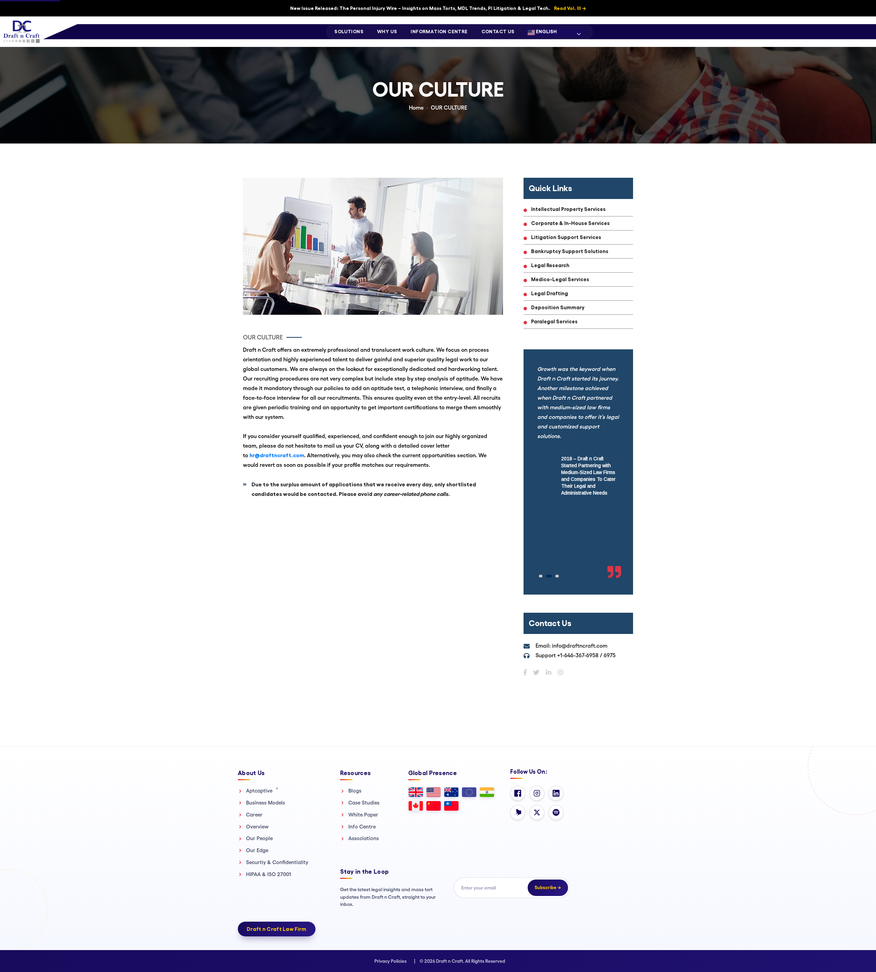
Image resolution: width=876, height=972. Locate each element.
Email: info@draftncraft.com (571, 646)
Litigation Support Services (566, 237)
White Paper (363, 814)
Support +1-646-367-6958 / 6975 (576, 655)
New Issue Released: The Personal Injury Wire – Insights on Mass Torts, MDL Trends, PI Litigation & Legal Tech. (438, 8)
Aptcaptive (262, 790)
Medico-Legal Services (560, 279)
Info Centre (362, 826)
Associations (363, 838)
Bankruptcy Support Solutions (569, 251)
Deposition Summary (557, 307)
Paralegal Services (554, 321)
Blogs (354, 790)
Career (254, 814)
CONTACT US (498, 31)
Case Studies (363, 802)
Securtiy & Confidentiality (277, 862)
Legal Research (550, 265)
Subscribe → (547, 887)
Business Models (265, 802)
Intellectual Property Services (568, 209)
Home (416, 107)
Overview (257, 826)
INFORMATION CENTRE (439, 31)
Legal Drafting (549, 293)
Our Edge (257, 850)
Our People (259, 838)
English (546, 31)
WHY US (387, 31)
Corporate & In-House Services (570, 223)
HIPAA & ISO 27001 (268, 874)
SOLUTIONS (348, 31)
